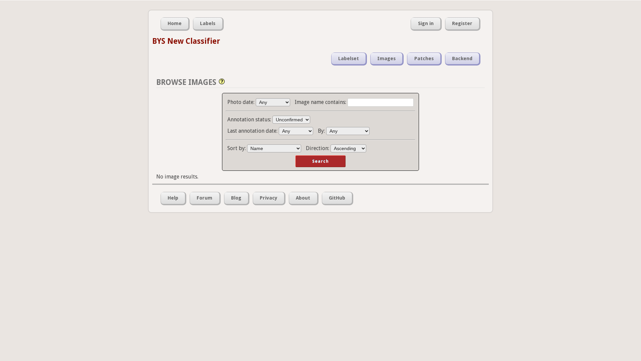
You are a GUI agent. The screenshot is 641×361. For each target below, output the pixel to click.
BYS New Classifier (186, 41)
